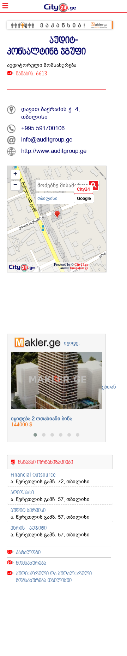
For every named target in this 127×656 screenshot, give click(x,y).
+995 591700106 (43, 128)
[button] (35, 434)
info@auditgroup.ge (46, 139)
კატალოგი (28, 552)
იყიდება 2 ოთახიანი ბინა (41, 418)
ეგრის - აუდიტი (29, 527)
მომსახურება (31, 562)
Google (84, 198)
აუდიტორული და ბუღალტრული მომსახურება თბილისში (54, 576)
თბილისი (47, 198)
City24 (83, 189)
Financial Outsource (33, 474)
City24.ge (81, 264)
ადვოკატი (22, 492)
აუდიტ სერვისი (28, 510)
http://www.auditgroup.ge (53, 151)
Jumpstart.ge (78, 268)
